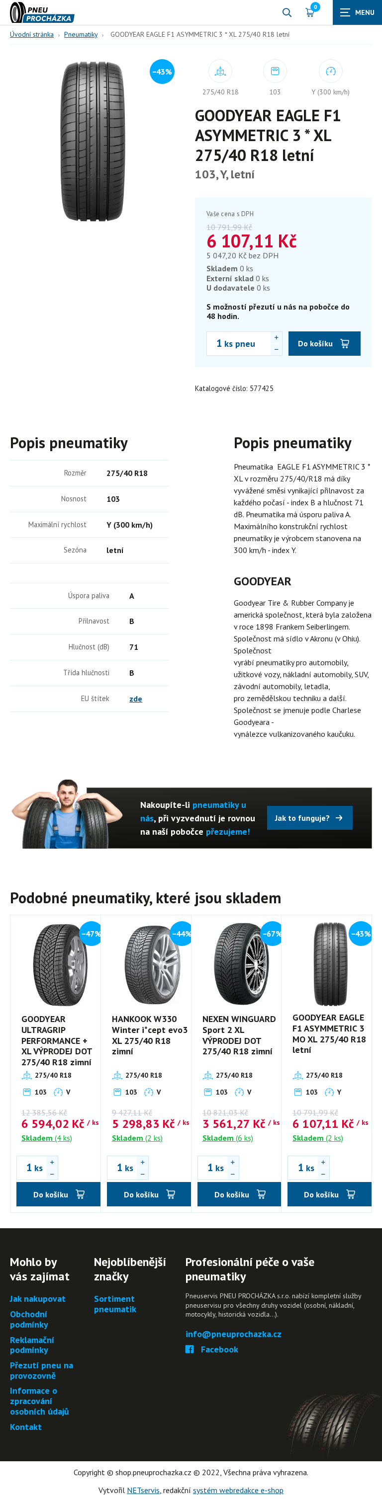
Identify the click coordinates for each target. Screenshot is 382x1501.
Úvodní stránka (32, 34)
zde (135, 699)
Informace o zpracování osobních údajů (39, 1401)
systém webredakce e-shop (238, 1490)
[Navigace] (357, 12)
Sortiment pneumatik (115, 1304)
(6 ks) (227, 1138)
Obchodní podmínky (29, 1319)
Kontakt (26, 1427)
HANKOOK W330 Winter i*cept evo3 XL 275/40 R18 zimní (150, 1035)
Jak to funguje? (302, 818)
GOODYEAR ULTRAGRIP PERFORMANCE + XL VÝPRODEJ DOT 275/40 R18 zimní (56, 1040)
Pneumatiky (80, 34)
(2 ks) (137, 1138)
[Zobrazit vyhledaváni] (287, 12)
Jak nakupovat (38, 1299)
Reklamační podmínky (32, 1345)
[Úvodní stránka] (42, 12)
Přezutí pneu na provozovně (41, 1370)
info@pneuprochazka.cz (234, 1334)
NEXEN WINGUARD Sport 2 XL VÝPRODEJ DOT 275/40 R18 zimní (239, 1035)
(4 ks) (46, 1138)
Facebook (219, 1349)
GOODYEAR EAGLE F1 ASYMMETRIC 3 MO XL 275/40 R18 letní (329, 1033)
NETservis (143, 1490)
